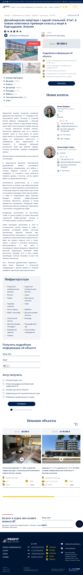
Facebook (52, 547)
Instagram (52, 553)
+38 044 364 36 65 (37, 553)
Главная (13, 7)
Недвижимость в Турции (21, 15)
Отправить (21, 404)
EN (66, 1)
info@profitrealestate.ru (75, 1)
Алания (35, 15)
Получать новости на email (23, 410)
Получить (61, 83)
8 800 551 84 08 (36, 557)
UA (39, 1)
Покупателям (39, 7)
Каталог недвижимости (27, 7)
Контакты (56, 7)
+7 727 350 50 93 (37, 550)
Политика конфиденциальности (31, 569)
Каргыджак (44, 15)
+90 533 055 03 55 (67, 123)
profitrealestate (70, 548)
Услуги (5, 550)
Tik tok (51, 556)
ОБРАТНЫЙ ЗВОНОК (75, 6)
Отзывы (51, 7)
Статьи (45, 7)
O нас (18, 7)
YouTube (52, 550)
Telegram (52, 559)
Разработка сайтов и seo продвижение (58, 569)
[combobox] (6, 366)
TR (15, 1)
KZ (27, 1)
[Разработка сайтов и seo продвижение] (74, 570)
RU (50, 1)
